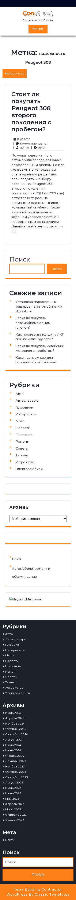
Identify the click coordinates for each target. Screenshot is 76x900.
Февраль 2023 (16, 814)
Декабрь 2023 (15, 761)
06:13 (38, 147)
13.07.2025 (23, 139)
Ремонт (22, 441)
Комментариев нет (30, 144)
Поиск (19, 259)
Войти (17, 559)
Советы (22, 448)
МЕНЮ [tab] (38, 29)
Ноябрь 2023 (15, 766)
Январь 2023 (14, 820)
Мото (20, 421)
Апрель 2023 (14, 804)
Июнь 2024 (13, 750)
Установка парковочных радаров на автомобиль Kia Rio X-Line (39, 306)
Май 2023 (12, 798)
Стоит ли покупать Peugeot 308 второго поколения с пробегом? (31, 111)
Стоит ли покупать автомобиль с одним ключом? (33, 322)
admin (21, 147)
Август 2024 (14, 739)
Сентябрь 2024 (16, 734)
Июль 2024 (13, 745)
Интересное (26, 414)
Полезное (24, 435)
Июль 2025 (13, 712)
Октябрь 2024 (15, 728)
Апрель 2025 (14, 718)
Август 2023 (14, 782)
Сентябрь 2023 (16, 777)
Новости (23, 428)
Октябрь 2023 (15, 771)
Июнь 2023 (13, 793)
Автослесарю (27, 400)
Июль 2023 (13, 788)
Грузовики (24, 407)
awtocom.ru (14, 73)
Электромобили (29, 469)
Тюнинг (22, 455)
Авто (20, 394)
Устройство (25, 462)
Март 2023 (13, 809)
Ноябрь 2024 (15, 723)
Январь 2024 (14, 755)
